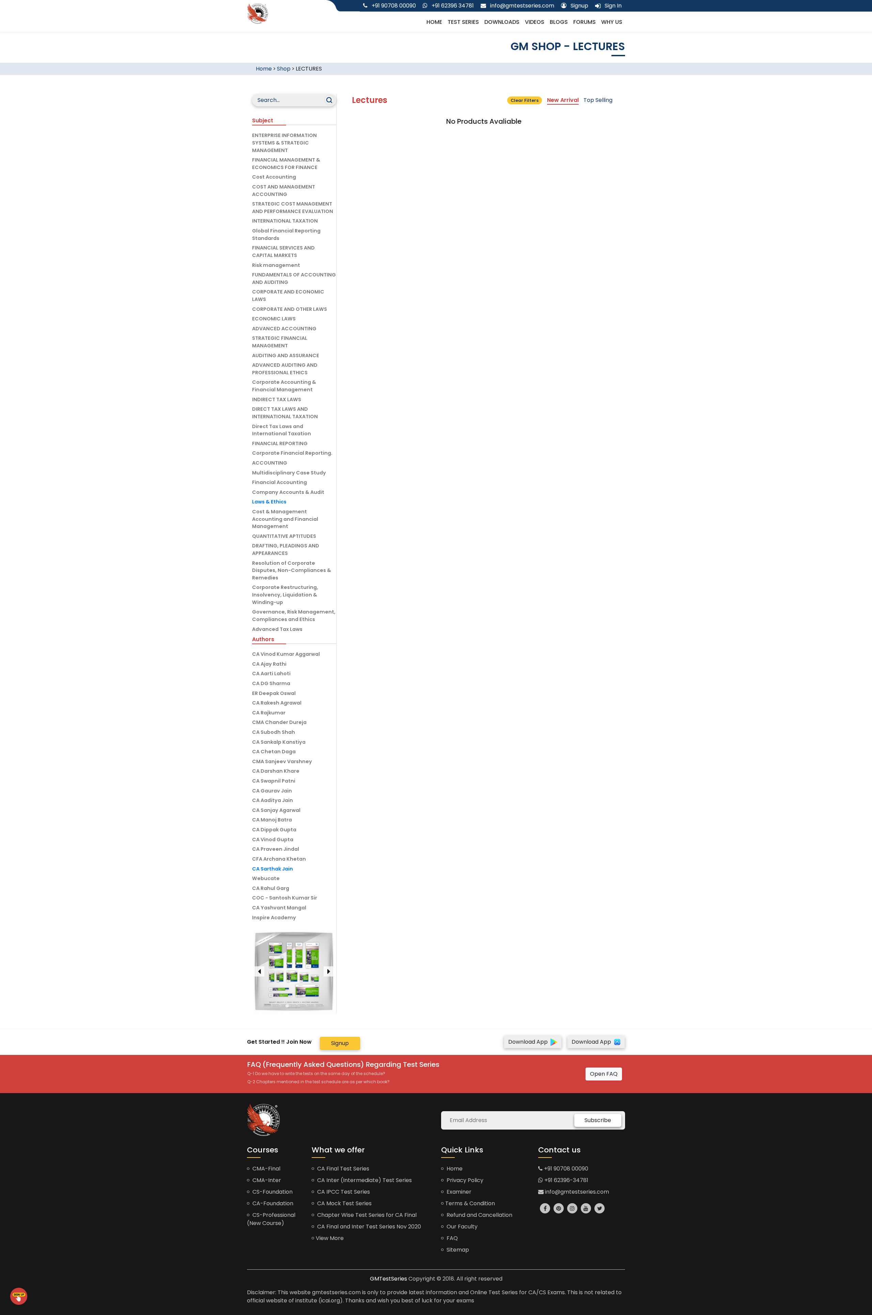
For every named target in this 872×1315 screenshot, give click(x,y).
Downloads (501, 22)
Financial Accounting (279, 482)
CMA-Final (265, 1169)
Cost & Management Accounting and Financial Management (285, 519)
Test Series (463, 22)
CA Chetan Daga (274, 751)
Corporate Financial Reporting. (292, 453)
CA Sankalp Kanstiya (279, 742)
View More (330, 1238)
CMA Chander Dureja (279, 722)
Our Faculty (461, 1226)
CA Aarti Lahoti (271, 673)
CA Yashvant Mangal (279, 907)
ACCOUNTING (269, 462)
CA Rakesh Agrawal (276, 702)
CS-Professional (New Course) (271, 1219)
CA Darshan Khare (275, 771)
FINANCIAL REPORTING (280, 443)
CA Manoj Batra (272, 819)
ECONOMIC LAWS (274, 318)
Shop (284, 69)
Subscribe (598, 1120)
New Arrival (563, 100)
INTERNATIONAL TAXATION (285, 220)
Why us (611, 22)
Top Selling (597, 100)
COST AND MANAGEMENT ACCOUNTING (283, 190)
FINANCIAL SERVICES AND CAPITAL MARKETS (283, 251)
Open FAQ (604, 1074)
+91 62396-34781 (565, 1180)
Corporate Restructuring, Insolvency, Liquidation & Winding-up (285, 594)
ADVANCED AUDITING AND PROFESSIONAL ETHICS (284, 369)
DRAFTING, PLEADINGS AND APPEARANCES (285, 549)
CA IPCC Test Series (343, 1192)
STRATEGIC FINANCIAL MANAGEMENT (279, 342)
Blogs (559, 22)
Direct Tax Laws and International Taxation (281, 430)
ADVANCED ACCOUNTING (284, 328)
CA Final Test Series (342, 1169)
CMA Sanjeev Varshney (282, 761)
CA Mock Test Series (344, 1203)
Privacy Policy (464, 1180)
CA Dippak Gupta (274, 829)
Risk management (276, 265)
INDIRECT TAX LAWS (276, 399)
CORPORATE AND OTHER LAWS (289, 309)
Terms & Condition (470, 1203)
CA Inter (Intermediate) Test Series (364, 1180)
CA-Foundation (272, 1203)
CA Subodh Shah (273, 732)
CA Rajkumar (268, 712)
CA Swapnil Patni (273, 780)
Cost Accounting (274, 176)
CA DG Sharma (271, 683)
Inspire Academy (274, 917)
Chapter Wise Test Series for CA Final (366, 1215)
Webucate (266, 878)
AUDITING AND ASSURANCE (285, 355)
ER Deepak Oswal (274, 693)
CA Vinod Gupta (272, 839)
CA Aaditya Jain (272, 800)
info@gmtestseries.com (576, 1192)
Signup (340, 1043)
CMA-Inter (266, 1180)
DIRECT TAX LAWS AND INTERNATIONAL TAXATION (285, 413)
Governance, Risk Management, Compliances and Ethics (294, 615)
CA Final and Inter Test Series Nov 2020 (368, 1226)
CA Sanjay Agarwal (276, 810)
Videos (534, 22)
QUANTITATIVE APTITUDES (284, 536)
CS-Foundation (272, 1192)
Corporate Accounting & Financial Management (284, 386)
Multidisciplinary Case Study (289, 472)
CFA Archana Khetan (279, 859)
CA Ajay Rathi (269, 664)
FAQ (451, 1238)
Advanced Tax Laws (277, 629)
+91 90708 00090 (565, 1169)
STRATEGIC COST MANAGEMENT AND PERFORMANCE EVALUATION (292, 207)
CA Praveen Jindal (275, 849)
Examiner (458, 1192)
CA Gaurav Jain (272, 790)
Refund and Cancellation (478, 1215)
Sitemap (457, 1250)
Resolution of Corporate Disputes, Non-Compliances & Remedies (291, 570)
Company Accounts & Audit (288, 492)
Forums (584, 22)
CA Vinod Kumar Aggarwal (286, 654)
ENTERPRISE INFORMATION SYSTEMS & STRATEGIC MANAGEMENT (284, 142)
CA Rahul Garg (270, 888)
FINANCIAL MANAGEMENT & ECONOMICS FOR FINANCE (286, 163)
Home (434, 22)
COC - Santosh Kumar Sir (284, 897)
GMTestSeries (388, 1279)
